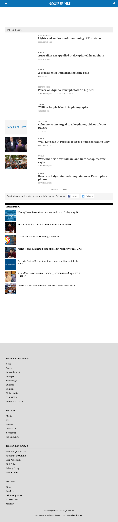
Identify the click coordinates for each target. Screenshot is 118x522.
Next (65, 190)
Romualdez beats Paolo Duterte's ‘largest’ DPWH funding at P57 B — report (49, 274)
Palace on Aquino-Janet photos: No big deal (66, 90)
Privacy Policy (12, 468)
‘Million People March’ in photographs (63, 107)
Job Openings (12, 437)
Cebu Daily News (14, 495)
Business (10, 384)
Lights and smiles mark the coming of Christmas (69, 38)
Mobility (10, 503)
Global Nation (12, 393)
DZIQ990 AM (12, 499)
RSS (7, 420)
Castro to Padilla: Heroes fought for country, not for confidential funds (48, 262)
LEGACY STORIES (14, 401)
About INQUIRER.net (16, 451)
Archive (9, 424)
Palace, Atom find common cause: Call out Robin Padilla (44, 224)
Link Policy (11, 464)
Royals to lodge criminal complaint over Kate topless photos (72, 177)
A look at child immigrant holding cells (63, 72)
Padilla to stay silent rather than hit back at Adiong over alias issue (50, 248)
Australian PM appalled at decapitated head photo (71, 55)
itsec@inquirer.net (74, 515)
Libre (8, 487)
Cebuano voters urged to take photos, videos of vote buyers (72, 126)
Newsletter (11, 432)
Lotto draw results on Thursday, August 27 (38, 236)
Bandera (10, 491)
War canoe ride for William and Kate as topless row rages (71, 160)
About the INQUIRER (16, 455)
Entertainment (13, 372)
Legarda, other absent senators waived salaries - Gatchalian (46, 285)
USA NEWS (11, 397)
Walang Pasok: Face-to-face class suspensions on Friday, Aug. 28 (48, 212)
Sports (9, 368)
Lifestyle (10, 376)
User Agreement (13, 459)
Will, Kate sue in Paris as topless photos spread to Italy (74, 141)
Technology (11, 380)
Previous (54, 190)
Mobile (9, 416)
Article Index (12, 472)
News (8, 364)
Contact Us (11, 428)
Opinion (10, 389)
